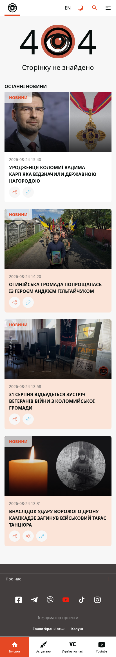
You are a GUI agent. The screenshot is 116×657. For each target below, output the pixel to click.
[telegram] (34, 599)
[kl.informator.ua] (12, 8)
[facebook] (18, 599)
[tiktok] (81, 599)
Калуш (77, 628)
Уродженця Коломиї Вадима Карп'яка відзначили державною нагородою (52, 174)
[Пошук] (94, 7)
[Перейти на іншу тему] (81, 7)
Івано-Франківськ (48, 628)
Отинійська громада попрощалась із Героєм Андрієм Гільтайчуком (55, 287)
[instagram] (97, 599)
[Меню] (108, 7)
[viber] (50, 599)
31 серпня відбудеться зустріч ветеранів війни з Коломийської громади (52, 401)
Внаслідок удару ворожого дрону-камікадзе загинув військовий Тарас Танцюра (57, 518)
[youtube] (66, 599)
